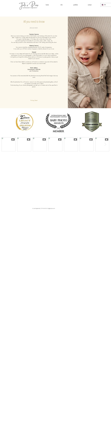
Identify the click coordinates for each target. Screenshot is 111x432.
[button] (61, 5)
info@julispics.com (51, 208)
